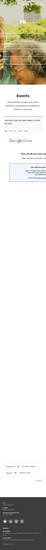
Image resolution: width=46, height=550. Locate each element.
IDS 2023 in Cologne (28, 466)
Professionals (25, 4)
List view (38, 481)
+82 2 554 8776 (8, 505)
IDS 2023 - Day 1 (25, 473)
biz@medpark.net (8, 510)
